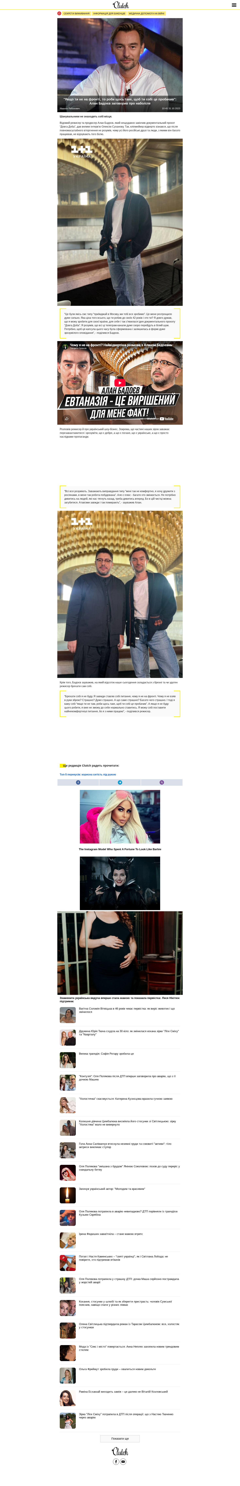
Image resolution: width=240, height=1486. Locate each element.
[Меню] (234, 5)
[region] (84, 461)
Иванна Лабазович (70, 108)
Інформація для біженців (109, 13)
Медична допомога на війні (146, 13)
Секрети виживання (76, 13)
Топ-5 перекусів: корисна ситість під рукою (88, 774)
